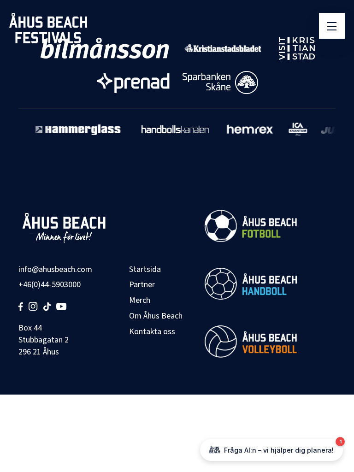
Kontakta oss (152, 331)
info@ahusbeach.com (55, 269)
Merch (139, 300)
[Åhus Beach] (48, 28)
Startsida (145, 269)
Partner (142, 284)
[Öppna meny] (332, 26)
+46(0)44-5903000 (49, 284)
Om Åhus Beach (156, 316)
